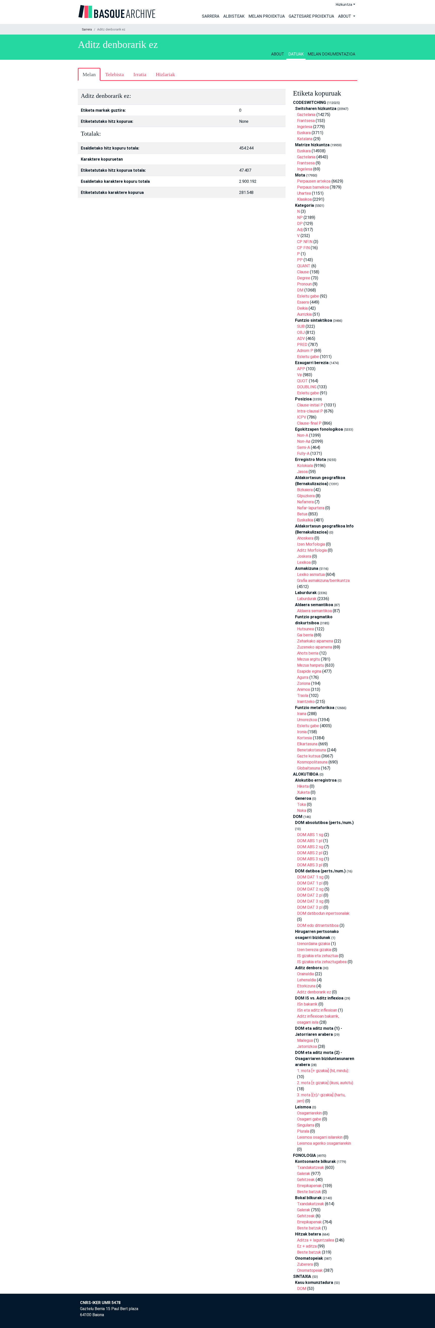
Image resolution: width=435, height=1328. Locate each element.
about (277, 54)
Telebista (114, 74)
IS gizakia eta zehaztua (317, 955)
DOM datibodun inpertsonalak (323, 913)
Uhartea (304, 193)
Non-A (302, 435)
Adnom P (305, 350)
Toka (301, 804)
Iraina (301, 713)
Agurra (302, 677)
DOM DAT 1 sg (310, 877)
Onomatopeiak (310, 1270)
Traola (302, 695)
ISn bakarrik (307, 1004)
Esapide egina (309, 671)
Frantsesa (306, 120)
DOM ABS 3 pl (309, 865)
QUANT (303, 265)
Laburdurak (306, 598)
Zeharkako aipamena (315, 641)
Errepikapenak (309, 1185)
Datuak (296, 54)
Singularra (305, 1125)
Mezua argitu (308, 659)
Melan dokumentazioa (331, 54)
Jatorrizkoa (307, 1046)
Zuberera (305, 1264)
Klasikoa (304, 199)
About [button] (345, 16)
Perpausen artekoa (314, 181)
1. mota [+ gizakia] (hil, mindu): (323, 1070)
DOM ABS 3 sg (310, 859)
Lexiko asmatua (311, 574)
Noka (301, 810)
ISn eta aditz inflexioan (317, 1010)
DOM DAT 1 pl (309, 883)
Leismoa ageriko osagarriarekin (324, 1143)
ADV (301, 338)
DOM (301, 1288)
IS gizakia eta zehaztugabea (322, 961)
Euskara (304, 132)
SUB (301, 326)
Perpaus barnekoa (313, 187)
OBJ (301, 332)
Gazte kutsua (308, 756)
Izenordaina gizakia (313, 943)
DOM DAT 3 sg (310, 901)
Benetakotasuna (311, 750)
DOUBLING (306, 387)
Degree (303, 278)
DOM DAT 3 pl (309, 907)
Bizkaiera (305, 489)
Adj (300, 229)
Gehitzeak (306, 1179)
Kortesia (304, 737)
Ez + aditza (307, 1246)
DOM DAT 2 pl (309, 895)
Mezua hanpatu (310, 665)
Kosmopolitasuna (312, 762)
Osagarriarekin (309, 1113)
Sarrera (210, 16)
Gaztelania (306, 114)
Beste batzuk (309, 1191)
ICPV (301, 417)
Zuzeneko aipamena (314, 647)
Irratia (139, 74)
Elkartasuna (307, 744)
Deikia (302, 308)
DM (300, 290)
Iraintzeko (306, 701)
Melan (89, 74)
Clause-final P (309, 423)
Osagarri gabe (309, 1119)
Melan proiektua (266, 16)
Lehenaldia (306, 980)
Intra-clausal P (310, 411)
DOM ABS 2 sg (310, 846)
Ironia (302, 731)
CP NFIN (304, 241)
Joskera (304, 556)
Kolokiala (305, 465)
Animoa (303, 689)
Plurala (303, 1131)
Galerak (303, 1173)
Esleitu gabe (308, 296)
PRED (302, 344)
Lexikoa (304, 562)
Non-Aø (303, 441)
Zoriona (303, 683)
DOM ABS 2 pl (309, 852)
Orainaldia (305, 973)
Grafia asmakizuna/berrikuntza (323, 580)
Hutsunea (305, 629)
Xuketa (303, 792)
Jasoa (302, 471)
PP (300, 259)
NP (300, 217)
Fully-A (303, 453)
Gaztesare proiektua (311, 16)
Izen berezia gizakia (314, 949)
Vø (299, 374)
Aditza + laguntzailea (315, 1240)
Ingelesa (304, 126)
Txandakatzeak (310, 1167)
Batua (302, 514)
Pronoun (304, 284)
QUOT (302, 380)
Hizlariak (165, 74)
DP (300, 223)
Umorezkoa (307, 719)
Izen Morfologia (311, 544)
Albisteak (233, 16)
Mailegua (305, 1040)
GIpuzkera (306, 495)
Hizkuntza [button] (344, 5)
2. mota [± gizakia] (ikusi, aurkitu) (325, 1082)
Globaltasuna (308, 768)
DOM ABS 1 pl (309, 840)
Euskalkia (305, 520)
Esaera (303, 302)
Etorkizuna (306, 986)
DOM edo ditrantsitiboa (318, 925)
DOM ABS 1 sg (310, 834)
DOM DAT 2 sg (310, 889)
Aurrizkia (304, 314)
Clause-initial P (310, 405)
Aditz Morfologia (312, 550)
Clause (303, 272)
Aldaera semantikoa (314, 610)
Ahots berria (307, 653)
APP (301, 368)
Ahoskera (305, 538)
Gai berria (305, 635)
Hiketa (303, 786)
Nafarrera (305, 501)
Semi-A (303, 447)
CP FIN (303, 247)
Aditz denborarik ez (314, 992)
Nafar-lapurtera (310, 508)
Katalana (304, 138)
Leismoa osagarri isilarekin (320, 1137)
